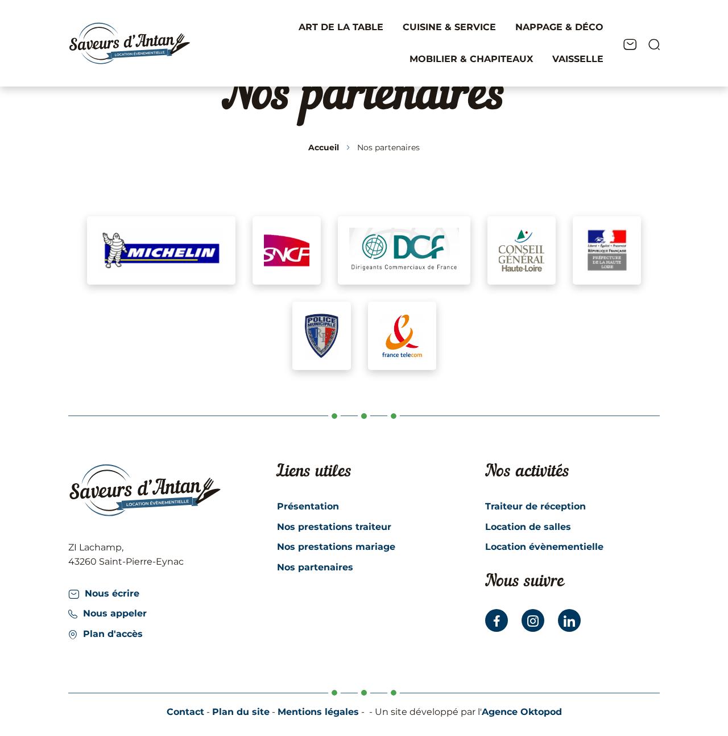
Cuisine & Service (449, 27)
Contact (185, 711)
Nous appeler (115, 613)
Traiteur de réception (535, 506)
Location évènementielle (544, 546)
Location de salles (528, 526)
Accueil (323, 147)
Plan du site (241, 711)
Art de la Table (341, 27)
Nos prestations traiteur (334, 526)
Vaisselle (577, 59)
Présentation (308, 506)
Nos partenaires (315, 567)
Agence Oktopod (522, 711)
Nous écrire (112, 593)
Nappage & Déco (559, 27)
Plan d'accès (113, 633)
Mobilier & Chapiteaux (471, 59)
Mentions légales (318, 711)
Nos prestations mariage (336, 546)
